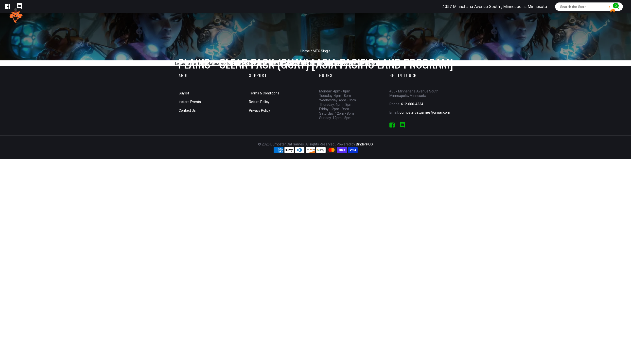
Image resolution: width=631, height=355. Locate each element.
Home (305, 51)
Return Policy (259, 102)
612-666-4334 (412, 104)
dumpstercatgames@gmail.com (425, 112)
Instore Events (190, 102)
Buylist (184, 93)
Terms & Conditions (264, 93)
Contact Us (187, 110)
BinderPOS (364, 144)
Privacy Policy (259, 110)
